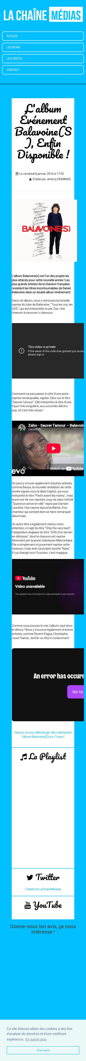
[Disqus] (43, 989)
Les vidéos (14, 58)
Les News (13, 47)
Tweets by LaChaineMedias (43, 889)
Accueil (12, 36)
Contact (13, 70)
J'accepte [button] (43, 1050)
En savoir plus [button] (36, 1039)
